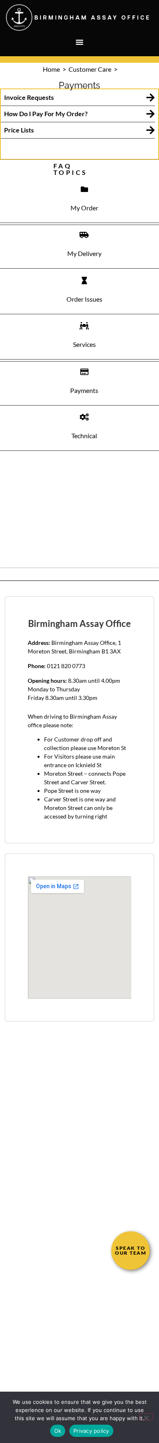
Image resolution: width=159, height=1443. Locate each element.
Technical (84, 435)
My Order (84, 208)
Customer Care (90, 69)
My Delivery (84, 253)
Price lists (19, 130)
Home (52, 69)
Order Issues (84, 299)
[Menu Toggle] (79, 42)
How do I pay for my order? (46, 113)
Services (84, 344)
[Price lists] (150, 130)
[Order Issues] (84, 280)
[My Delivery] (84, 234)
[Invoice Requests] (150, 97)
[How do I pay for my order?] (150, 114)
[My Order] (84, 189)
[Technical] (84, 417)
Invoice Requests (29, 97)
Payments (84, 390)
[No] (146, 1417)
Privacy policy (91, 1431)
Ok (58, 1431)
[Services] (84, 325)
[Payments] (84, 371)
